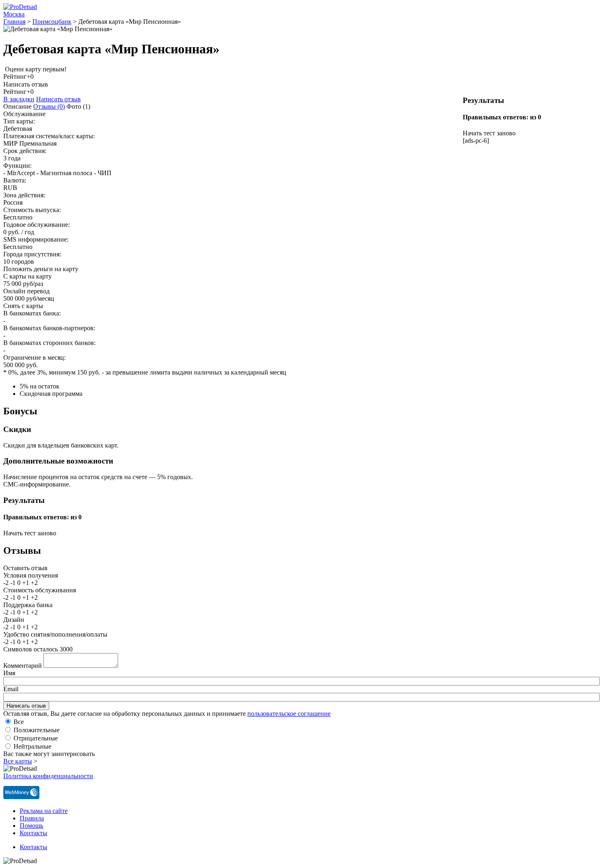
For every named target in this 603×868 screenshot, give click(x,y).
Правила (32, 818)
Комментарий (22, 665)
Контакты (33, 832)
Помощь (31, 825)
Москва (14, 14)
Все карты (17, 761)
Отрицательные (36, 738)
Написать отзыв (58, 99)
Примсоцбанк (51, 21)
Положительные (36, 729)
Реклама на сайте (44, 810)
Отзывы (49, 106)
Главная (14, 21)
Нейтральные (32, 746)
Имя (9, 672)
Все (19, 721)
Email (10, 688)
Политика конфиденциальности (48, 775)
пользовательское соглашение (289, 713)
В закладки (18, 99)
